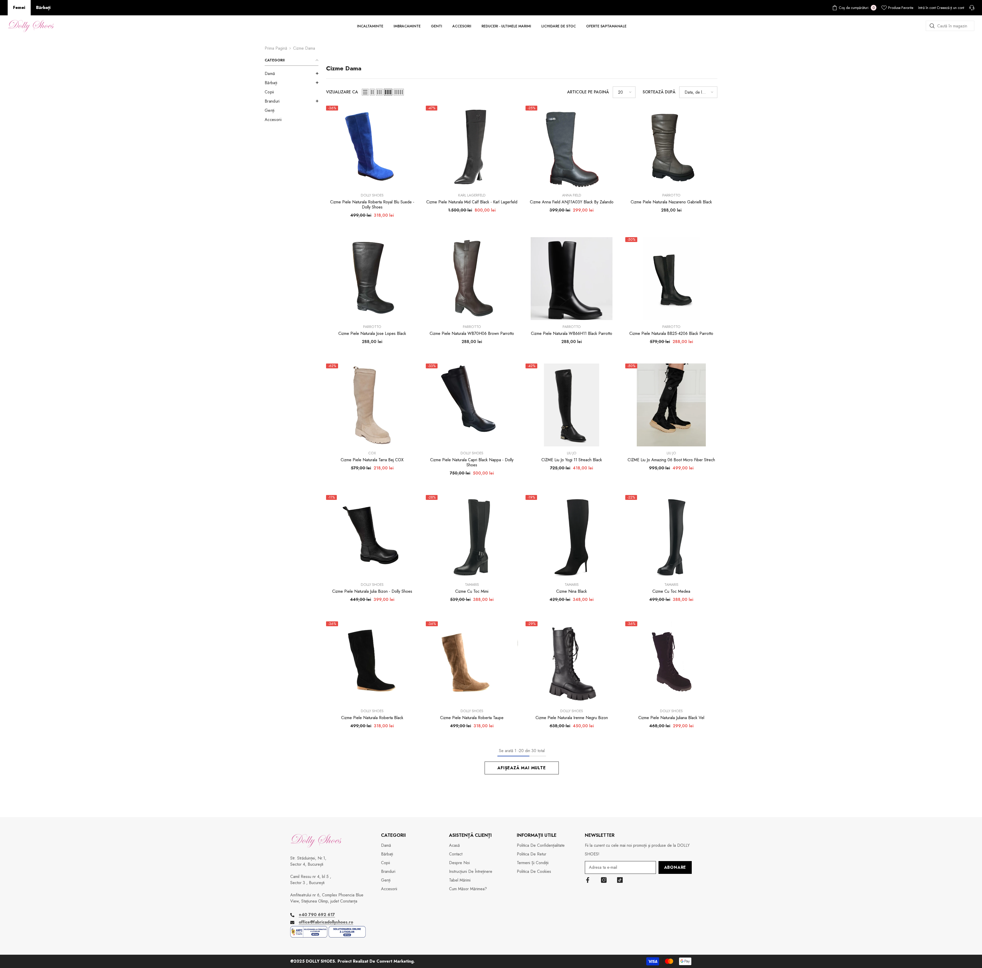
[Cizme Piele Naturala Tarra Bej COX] (372, 405)
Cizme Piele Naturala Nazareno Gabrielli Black (671, 202)
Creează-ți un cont (950, 7)
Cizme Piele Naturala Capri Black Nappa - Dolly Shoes (472, 462)
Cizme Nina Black (571, 591)
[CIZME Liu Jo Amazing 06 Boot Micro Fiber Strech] (671, 405)
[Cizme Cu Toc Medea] (671, 536)
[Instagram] (604, 880)
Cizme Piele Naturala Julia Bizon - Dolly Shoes (372, 591)
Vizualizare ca (342, 92)
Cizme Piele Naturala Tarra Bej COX (372, 460)
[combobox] (950, 26)
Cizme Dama (304, 48)
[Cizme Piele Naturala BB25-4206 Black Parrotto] (671, 278)
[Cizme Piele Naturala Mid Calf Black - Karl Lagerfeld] (472, 147)
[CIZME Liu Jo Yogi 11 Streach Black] (572, 405)
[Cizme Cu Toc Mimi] (472, 536)
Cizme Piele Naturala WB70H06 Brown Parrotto (472, 333)
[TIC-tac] (620, 880)
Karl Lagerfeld (472, 195)
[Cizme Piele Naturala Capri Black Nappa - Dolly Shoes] (472, 405)
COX (372, 453)
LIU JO (571, 453)
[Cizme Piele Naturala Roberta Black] (372, 662)
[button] (291, 73)
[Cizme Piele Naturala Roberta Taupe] (472, 662)
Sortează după (659, 92)
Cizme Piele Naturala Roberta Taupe (472, 717)
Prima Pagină (276, 48)
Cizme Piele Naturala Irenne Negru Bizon (571, 717)
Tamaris (472, 584)
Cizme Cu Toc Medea (671, 591)
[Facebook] (588, 880)
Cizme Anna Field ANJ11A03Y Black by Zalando (571, 202)
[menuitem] (291, 73)
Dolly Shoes (372, 195)
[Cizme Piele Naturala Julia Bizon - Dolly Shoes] (372, 536)
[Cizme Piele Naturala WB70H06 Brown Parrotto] (472, 278)
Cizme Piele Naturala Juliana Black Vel (671, 717)
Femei (19, 7)
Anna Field (571, 195)
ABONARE (675, 867)
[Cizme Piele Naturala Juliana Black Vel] (671, 662)
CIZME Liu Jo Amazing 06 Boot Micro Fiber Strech (671, 460)
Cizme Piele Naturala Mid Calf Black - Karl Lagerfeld (471, 202)
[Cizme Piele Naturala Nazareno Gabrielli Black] (671, 147)
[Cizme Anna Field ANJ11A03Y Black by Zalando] (572, 147)
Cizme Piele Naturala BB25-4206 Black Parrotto (671, 333)
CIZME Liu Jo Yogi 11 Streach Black (571, 460)
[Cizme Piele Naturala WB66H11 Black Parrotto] (572, 278)
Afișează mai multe (521, 768)
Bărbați (43, 7)
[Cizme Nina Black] (572, 536)
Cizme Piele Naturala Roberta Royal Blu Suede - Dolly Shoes (372, 205)
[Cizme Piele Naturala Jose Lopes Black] (372, 278)
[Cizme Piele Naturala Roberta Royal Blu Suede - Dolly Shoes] (372, 147)
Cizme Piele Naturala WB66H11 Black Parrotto (571, 333)
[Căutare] (950, 26)
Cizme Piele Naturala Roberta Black (372, 717)
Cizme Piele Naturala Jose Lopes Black (372, 333)
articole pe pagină (588, 92)
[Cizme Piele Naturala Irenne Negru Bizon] (572, 662)
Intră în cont (927, 7)
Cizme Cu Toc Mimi (471, 591)
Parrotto (671, 195)
